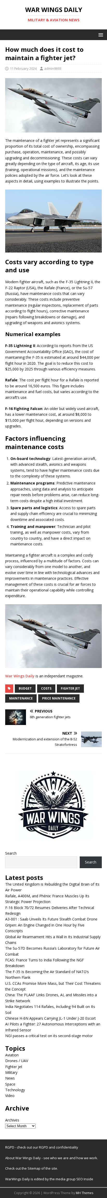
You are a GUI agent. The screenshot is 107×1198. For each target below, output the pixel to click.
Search (11, 853)
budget (25, 688)
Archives (12, 1120)
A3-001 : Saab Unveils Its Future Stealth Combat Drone (51, 919)
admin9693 (52, 68)
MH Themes (84, 1193)
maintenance (21, 698)
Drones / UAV (16, 1060)
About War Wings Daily (23, 1158)
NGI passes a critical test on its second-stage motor (49, 1035)
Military (11, 1072)
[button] (100, 34)
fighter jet (70, 688)
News (10, 1078)
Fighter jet (13, 1066)
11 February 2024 (23, 68)
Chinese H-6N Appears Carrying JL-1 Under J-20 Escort (50, 1018)
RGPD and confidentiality (58, 1147)
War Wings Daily (20, 675)
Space (10, 1084)
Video (10, 1095)
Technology (15, 1089)
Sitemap (34, 1168)
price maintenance (59, 698)
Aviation (12, 1054)
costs (46, 688)
